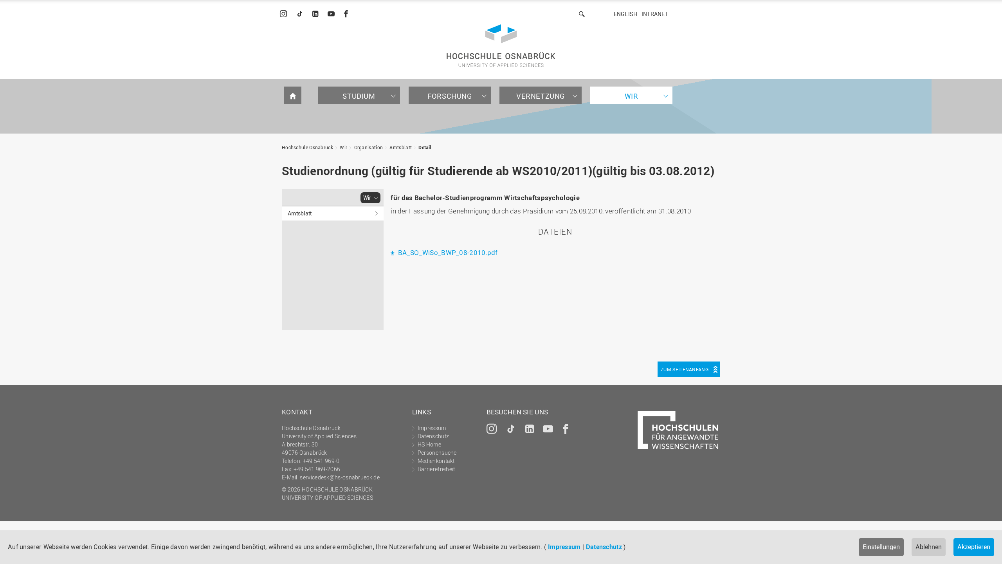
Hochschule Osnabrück (307, 147)
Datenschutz (604, 546)
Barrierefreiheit (436, 469)
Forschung (449, 96)
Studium (358, 96)
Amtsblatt (400, 147)
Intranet (655, 14)
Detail (424, 147)
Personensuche (437, 452)
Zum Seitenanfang (684, 369)
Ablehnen (928, 546)
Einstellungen (881, 546)
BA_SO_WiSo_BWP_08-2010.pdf (446, 252)
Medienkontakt (436, 461)
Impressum (564, 546)
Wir (631, 96)
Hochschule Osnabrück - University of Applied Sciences (501, 45)
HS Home (429, 444)
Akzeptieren (973, 546)
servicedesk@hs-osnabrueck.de (339, 477)
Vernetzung (540, 96)
